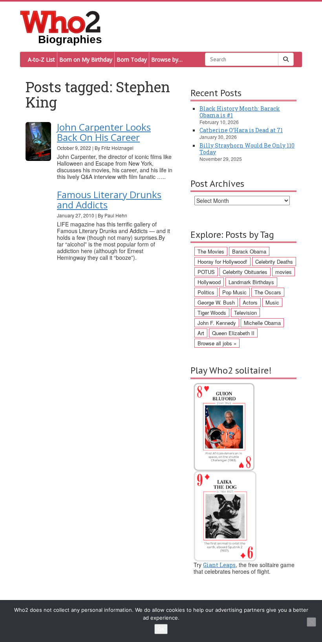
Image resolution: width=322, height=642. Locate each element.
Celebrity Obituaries (245, 271)
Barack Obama (249, 251)
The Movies (211, 251)
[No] (311, 622)
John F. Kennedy (217, 322)
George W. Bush (216, 302)
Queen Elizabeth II (233, 333)
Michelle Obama (262, 322)
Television (245, 312)
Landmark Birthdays (251, 282)
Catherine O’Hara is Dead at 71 (241, 130)
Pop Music (234, 292)
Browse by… (167, 59)
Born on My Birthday (85, 59)
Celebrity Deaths (274, 261)
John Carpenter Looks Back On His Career (104, 132)
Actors (250, 302)
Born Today (132, 59)
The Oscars (267, 292)
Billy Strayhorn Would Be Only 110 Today (247, 149)
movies (283, 271)
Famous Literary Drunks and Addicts (109, 199)
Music (272, 302)
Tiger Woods (212, 312)
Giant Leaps (219, 565)
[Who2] (60, 21)
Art (201, 333)
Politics (206, 292)
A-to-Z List (41, 59)
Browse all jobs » (217, 343)
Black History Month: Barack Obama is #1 (239, 112)
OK (161, 629)
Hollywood (209, 282)
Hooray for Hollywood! (222, 261)
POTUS (206, 271)
